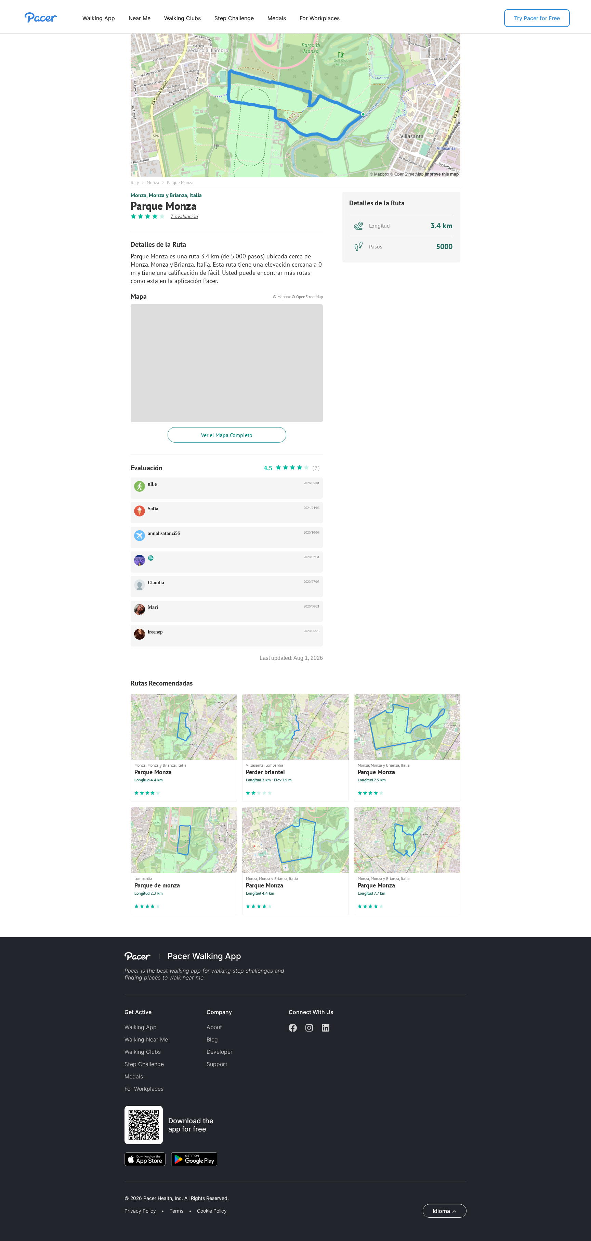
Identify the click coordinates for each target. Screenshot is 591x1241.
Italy (135, 182)
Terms (176, 1211)
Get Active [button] (138, 1012)
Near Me (139, 18)
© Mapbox (380, 174)
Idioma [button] (441, 1210)
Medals (276, 18)
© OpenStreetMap (407, 174)
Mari (153, 607)
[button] (119, 1190)
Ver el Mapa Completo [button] (226, 435)
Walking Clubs (182, 18)
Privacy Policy (140, 1211)
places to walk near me (173, 977)
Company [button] (219, 1012)
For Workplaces (320, 18)
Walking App (98, 18)
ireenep (155, 632)
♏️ (151, 558)
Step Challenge (234, 18)
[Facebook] (293, 1028)
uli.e (152, 484)
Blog (212, 1039)
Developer (220, 1051)
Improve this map (442, 174)
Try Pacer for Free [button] (537, 18)
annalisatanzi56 (164, 533)
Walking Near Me (146, 1039)
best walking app (179, 970)
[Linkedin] (325, 1028)
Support (217, 1064)
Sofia (153, 508)
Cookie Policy (212, 1211)
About (214, 1027)
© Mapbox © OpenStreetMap (298, 296)
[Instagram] (309, 1028)
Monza (153, 182)
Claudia (156, 582)
